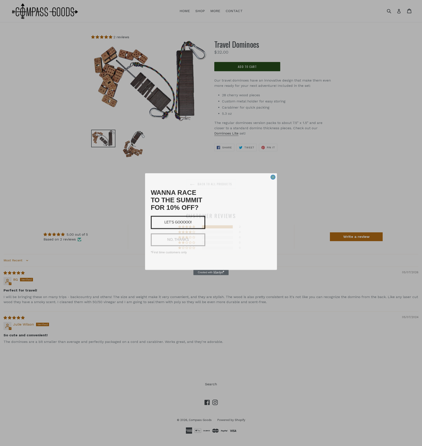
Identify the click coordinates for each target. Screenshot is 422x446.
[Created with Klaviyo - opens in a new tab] (211, 278)
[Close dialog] (273, 169)
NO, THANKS (178, 239)
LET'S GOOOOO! (178, 222)
